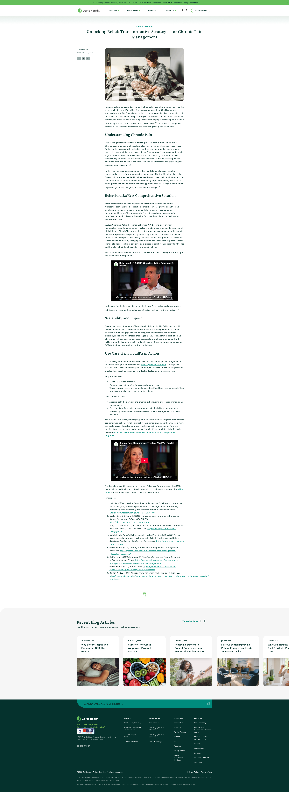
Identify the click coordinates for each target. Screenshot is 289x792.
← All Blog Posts (144, 26)
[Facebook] (79, 58)
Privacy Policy (193, 772)
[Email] (88, 58)
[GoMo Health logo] (88, 716)
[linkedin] (89, 746)
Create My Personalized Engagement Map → (181, 2)
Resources (178, 718)
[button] (200, 621)
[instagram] (81, 746)
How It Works (154, 718)
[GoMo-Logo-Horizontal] (89, 8)
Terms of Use (206, 772)
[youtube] (85, 746)
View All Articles (190, 620)
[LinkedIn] (83, 58)
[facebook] (78, 746)
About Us (198, 718)
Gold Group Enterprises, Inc (94, 772)
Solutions (127, 718)
